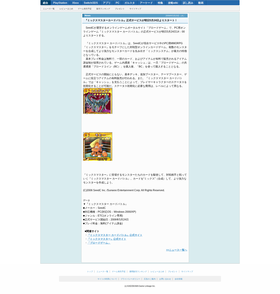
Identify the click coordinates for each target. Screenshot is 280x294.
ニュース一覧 (49, 9)
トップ (90, 271)
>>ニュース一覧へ (176, 250)
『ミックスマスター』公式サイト (106, 239)
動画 (201, 2)
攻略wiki (173, 2)
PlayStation (60, 2)
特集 (160, 2)
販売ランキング (103, 9)
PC (117, 2)
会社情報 (178, 279)
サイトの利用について (107, 279)
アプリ (107, 2)
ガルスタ (129, 2)
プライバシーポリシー (130, 279)
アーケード (146, 2)
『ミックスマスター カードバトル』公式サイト (114, 235)
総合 (45, 2)
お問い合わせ (165, 279)
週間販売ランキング (138, 271)
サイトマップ (135, 9)
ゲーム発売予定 (85, 9)
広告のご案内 (150, 279)
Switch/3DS (91, 2)
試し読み (188, 2)
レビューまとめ (66, 9)
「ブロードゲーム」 (99, 242)
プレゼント (120, 9)
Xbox (75, 2)
